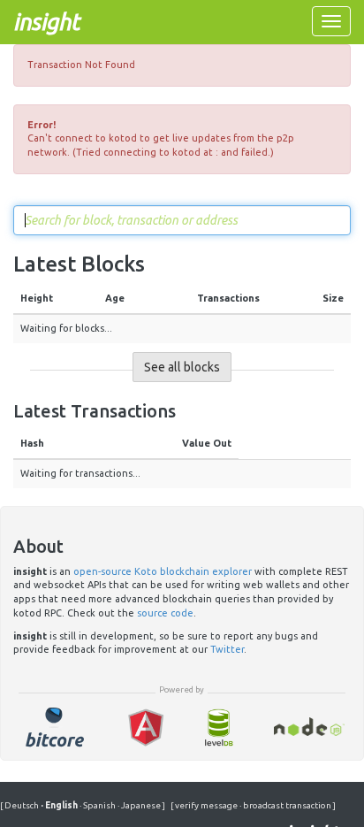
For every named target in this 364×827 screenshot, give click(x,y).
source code (165, 613)
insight (46, 21)
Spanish (99, 805)
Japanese (140, 805)
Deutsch (22, 805)
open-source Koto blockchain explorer (162, 571)
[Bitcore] (55, 727)
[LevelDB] (218, 727)
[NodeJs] (309, 727)
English (60, 805)
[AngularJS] (146, 727)
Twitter (227, 649)
